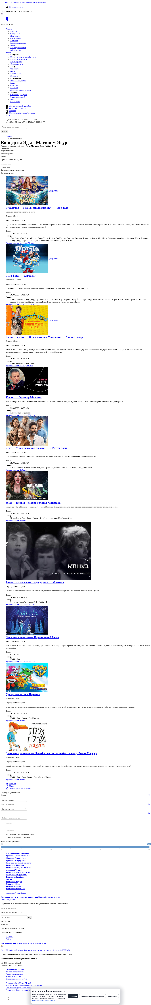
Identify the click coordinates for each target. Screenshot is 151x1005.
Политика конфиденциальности (18, 988)
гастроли (9, 824)
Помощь (12, 111)
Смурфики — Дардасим (21, 275)
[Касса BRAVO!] (2, 13)
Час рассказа (15, 102)
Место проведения (7, 804)
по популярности (7, 154)
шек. (16, 470)
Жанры (8, 52)
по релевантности (7, 151)
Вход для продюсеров (14, 974)
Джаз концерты (16, 64)
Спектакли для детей (18, 95)
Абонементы (15, 50)
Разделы (9, 29)
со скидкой (9, 827)
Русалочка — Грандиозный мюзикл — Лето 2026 (37, 207)
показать (4, 162)
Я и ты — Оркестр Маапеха (24, 397)
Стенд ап (14, 85)
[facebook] (7, 18)
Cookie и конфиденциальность (18, 990)
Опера (12, 71)
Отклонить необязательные (92, 996)
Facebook (9, 937)
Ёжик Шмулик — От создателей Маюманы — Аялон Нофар (44, 336)
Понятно (73, 996)
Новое (12, 45)
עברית (8, 115)
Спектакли (14, 69)
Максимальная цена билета (10, 841)
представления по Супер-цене (11, 912)
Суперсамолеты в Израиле (23, 694)
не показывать (6, 165)
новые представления (8, 908)
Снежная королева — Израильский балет (32, 637)
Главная (13, 31)
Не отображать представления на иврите (20, 834)
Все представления (18, 48)
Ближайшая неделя (18, 43)
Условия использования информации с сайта (24, 985)
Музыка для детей (17, 97)
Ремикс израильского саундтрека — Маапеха (35, 582)
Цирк (12, 99)
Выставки (14, 88)
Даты (3, 813)
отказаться (4, 924)
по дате (3, 156)
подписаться (5, 921)
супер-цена (10, 830)
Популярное (15, 36)
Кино (12, 83)
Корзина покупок (16, 7)
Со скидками (15, 38)
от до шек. (20, 243)
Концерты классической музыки (23, 57)
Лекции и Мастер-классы (20, 90)
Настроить (112, 996)
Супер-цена (15, 34)
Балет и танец (15, 74)
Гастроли (14, 41)
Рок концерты (16, 62)
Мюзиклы (14, 76)
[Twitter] (7, 20)
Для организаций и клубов (20, 106)
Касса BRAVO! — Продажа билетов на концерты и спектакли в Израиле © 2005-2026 (35, 950)
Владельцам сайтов (13, 976)
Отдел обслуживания (17, 108)
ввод (29, 917)
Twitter (8, 939)
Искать (4, 131)
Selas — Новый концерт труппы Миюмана (33, 502)
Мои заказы (22, 113)
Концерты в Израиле (18, 59)
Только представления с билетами (13, 170)
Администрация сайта (15, 972)
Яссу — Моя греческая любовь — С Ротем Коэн (36, 447)
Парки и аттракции (18, 81)
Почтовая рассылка (9, 900)
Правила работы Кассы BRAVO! (19, 983)
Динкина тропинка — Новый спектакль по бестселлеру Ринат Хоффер (51, 753)
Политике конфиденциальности (43, 1000)
